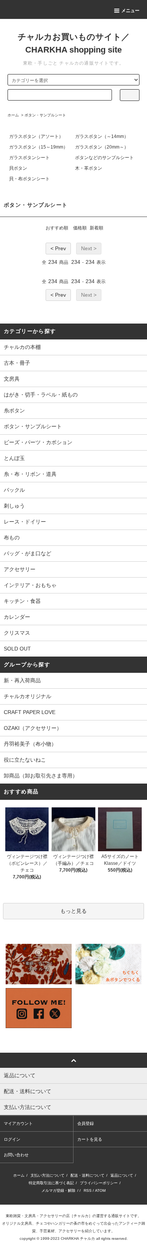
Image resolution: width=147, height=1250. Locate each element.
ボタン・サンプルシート (45, 115)
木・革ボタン (88, 168)
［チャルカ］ (81, 1216)
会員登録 (85, 1123)
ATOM (100, 1190)
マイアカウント (18, 1123)
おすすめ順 (57, 228)
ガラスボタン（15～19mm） (38, 147)
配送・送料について (87, 1175)
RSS (88, 1190)
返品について (121, 1175)
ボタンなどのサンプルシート (104, 157)
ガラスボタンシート (29, 157)
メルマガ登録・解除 (58, 1190)
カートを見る (89, 1139)
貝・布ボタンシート (29, 178)
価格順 (80, 228)
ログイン (12, 1139)
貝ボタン (18, 168)
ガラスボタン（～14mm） (102, 136)
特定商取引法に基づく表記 (51, 1183)
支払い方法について (47, 1175)
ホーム (13, 115)
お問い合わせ (16, 1154)
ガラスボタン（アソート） (36, 136)
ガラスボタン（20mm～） (102, 147)
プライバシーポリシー (99, 1183)
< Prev (58, 248)
